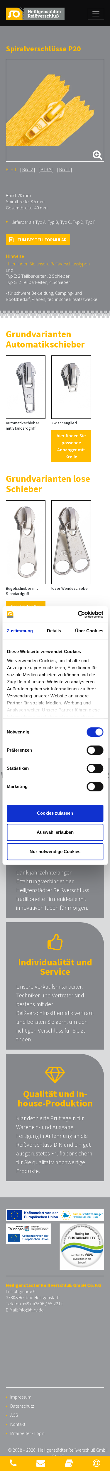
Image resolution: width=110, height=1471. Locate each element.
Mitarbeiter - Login (27, 1433)
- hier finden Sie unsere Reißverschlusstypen (48, 264)
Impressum (20, 1397)
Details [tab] (54, 630)
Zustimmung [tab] (20, 630)
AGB (14, 1415)
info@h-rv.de (31, 1310)
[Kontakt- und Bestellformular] (40, 1463)
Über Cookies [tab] (89, 630)
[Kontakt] (13, 1463)
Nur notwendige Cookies (55, 851)
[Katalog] (69, 1463)
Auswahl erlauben (55, 832)
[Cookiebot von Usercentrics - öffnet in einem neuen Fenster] (78, 614)
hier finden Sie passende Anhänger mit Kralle (71, 446)
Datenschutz (22, 1406)
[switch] (95, 750)
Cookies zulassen (55, 813)
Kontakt (17, 1424)
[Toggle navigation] (96, 14)
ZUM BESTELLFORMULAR (41, 240)
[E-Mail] (96, 1463)
